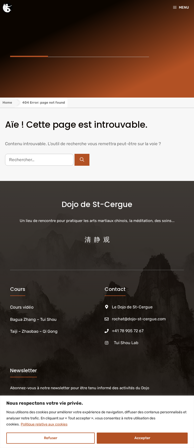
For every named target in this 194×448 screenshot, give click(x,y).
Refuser (50, 438)
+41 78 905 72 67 (127, 330)
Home (7, 102)
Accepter (142, 438)
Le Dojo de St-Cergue (132, 307)
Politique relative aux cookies (44, 424)
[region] (97, 422)
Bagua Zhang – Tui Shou (34, 319)
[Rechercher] (82, 160)
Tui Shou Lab (126, 342)
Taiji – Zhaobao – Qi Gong (34, 331)
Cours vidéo (22, 307)
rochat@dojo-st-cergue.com (139, 318)
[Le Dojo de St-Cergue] (8, 7)
